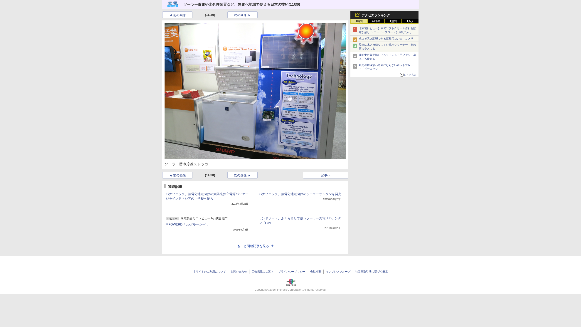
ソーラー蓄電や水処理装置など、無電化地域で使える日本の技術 (236, 4)
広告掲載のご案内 (262, 271)
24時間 (376, 21)
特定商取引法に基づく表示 (371, 271)
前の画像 (179, 15)
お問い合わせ (239, 271)
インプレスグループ (338, 271)
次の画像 (240, 15)
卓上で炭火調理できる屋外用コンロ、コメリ (386, 38)
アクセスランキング (376, 15)
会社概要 (315, 271)
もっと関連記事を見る (253, 246)
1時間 (359, 21)
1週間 (393, 21)
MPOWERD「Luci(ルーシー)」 (188, 224)
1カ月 (410, 21)
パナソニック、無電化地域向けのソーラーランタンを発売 (300, 194)
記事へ (325, 175)
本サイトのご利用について (209, 271)
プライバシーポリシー (291, 271)
